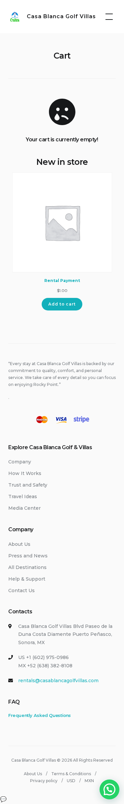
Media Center (24, 508)
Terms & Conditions (71, 773)
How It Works (24, 473)
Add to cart (62, 304)
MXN (89, 780)
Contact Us (21, 590)
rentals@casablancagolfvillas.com (58, 681)
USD (71, 780)
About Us (19, 544)
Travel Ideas (22, 496)
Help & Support (26, 579)
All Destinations (27, 567)
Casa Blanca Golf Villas (61, 16)
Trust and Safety (27, 485)
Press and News (28, 556)
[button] (109, 789)
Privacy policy (44, 780)
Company (19, 462)
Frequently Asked (39, 715)
